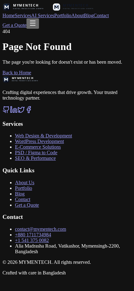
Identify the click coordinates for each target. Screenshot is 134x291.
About (77, 15)
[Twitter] (21, 111)
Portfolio (62, 15)
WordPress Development (39, 141)
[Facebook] (28, 111)
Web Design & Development (43, 135)
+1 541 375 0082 (32, 240)
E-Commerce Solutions (38, 147)
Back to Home (16, 72)
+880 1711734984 (33, 234)
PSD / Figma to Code (36, 152)
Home (8, 15)
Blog (88, 15)
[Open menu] (32, 23)
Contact (101, 15)
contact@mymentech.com (40, 229)
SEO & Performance (35, 158)
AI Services (42, 15)
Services (23, 15)
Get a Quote (14, 25)
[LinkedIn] (13, 111)
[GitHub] (6, 111)
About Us (24, 182)
